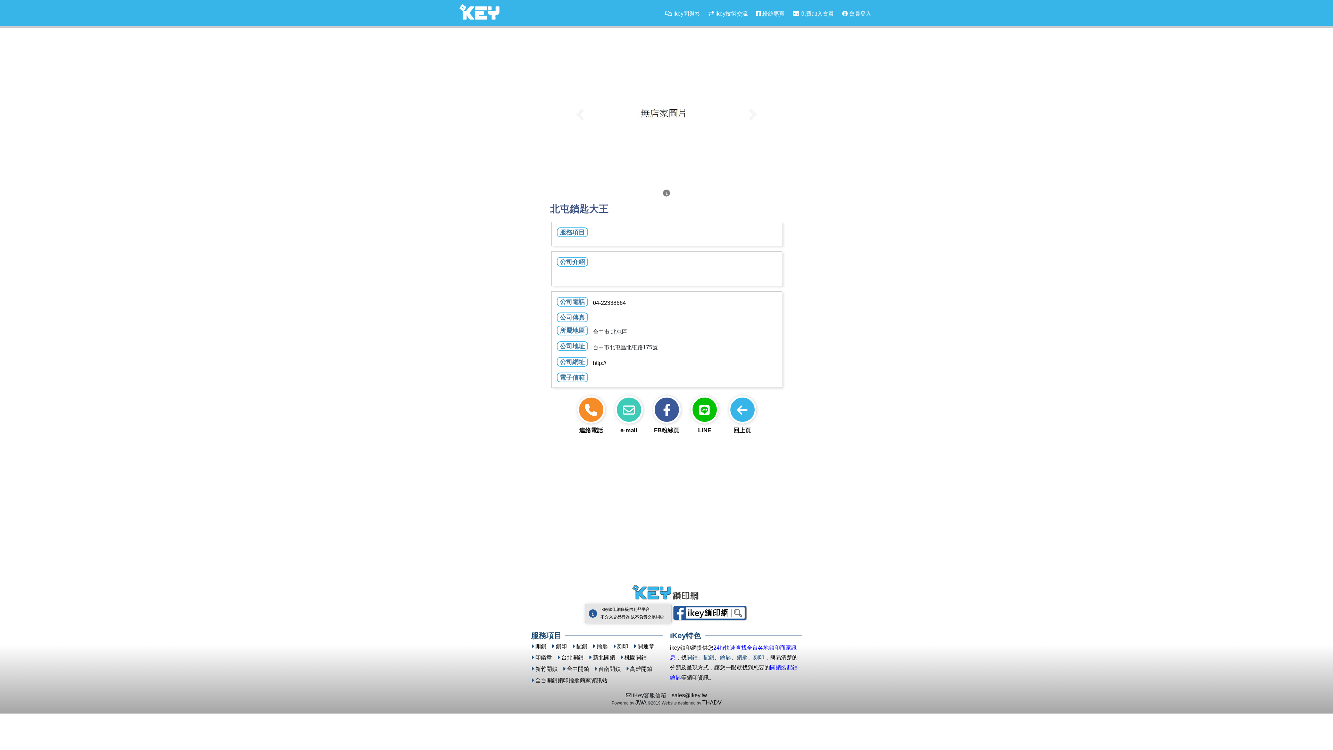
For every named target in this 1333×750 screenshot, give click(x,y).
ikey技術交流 (731, 14)
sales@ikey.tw (689, 695)
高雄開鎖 (641, 669)
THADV (712, 703)
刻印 (622, 646)
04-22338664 (609, 303)
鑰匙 (602, 646)
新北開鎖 (604, 657)
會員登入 (859, 14)
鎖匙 (742, 657)
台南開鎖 (609, 669)
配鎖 (581, 646)
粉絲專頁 (773, 14)
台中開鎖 (578, 669)
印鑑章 (543, 657)
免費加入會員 (816, 14)
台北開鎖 (572, 657)
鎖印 (561, 646)
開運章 (646, 646)
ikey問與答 (686, 14)
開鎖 (540, 646)
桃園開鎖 (635, 657)
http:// (599, 363)
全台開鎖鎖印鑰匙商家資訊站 (571, 680)
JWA (641, 703)
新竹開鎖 (546, 669)
